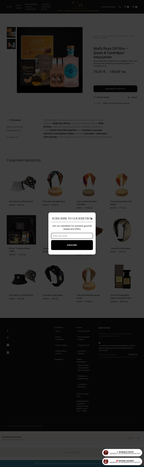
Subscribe (72, 245)
